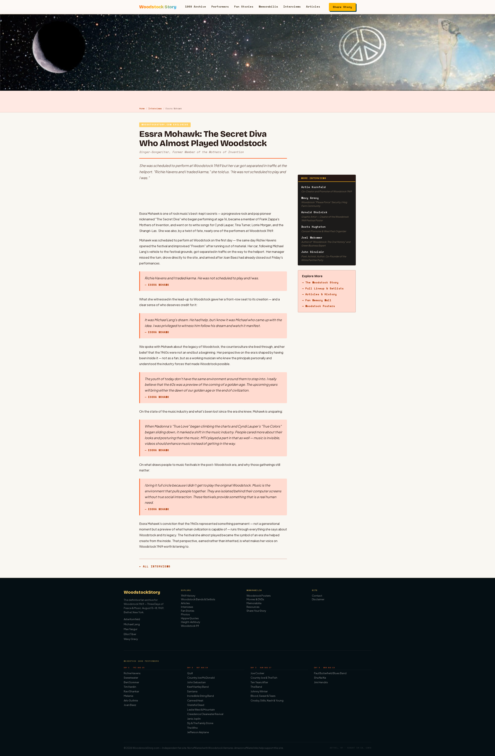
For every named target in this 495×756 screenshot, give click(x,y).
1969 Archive (195, 6)
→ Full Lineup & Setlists (323, 288)
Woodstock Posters (259, 595)
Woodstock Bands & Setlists (198, 599)
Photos (185, 614)
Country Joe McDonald (201, 677)
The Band (256, 686)
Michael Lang (132, 624)
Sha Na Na (320, 677)
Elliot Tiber (130, 634)
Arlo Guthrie (131, 700)
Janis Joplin (194, 718)
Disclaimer (318, 599)
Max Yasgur (130, 629)
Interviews (292, 6)
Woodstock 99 (190, 625)
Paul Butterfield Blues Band (330, 673)
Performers (220, 6)
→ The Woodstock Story (320, 283)
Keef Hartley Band (198, 686)
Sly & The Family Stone (200, 723)
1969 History (188, 595)
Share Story (342, 7)
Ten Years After (259, 682)
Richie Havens (132, 673)
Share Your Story (256, 610)
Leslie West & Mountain (201, 709)
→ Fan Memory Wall (316, 300)
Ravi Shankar (131, 691)
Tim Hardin (130, 686)
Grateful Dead (195, 704)
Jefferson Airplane (198, 732)
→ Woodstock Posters (318, 306)
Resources (253, 606)
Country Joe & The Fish (264, 677)
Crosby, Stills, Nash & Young (267, 700)
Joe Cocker (257, 673)
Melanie (128, 695)
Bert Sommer (131, 682)
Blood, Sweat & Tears (263, 695)
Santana (192, 691)
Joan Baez (130, 704)
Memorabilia (268, 6)
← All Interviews (154, 566)
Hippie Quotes (190, 618)
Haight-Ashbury (190, 621)
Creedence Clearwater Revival (205, 714)
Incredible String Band (200, 695)
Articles (313, 6)
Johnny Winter (259, 691)
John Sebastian (196, 682)
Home (142, 108)
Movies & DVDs (255, 599)
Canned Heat (195, 700)
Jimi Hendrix (321, 682)
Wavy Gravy (131, 639)
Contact (317, 595)
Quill (190, 673)
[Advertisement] (213, 195)
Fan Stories (243, 6)
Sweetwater (131, 677)
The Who (192, 727)
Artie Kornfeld (132, 619)
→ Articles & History (319, 294)
